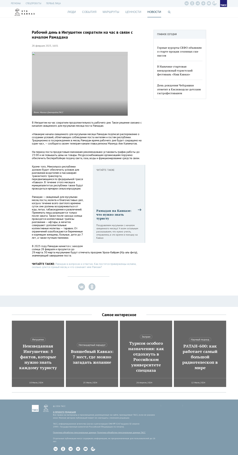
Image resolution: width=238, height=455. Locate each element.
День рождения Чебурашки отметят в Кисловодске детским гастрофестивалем (179, 89)
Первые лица (53, 3)
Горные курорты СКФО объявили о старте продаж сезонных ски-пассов (179, 51)
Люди (71, 11)
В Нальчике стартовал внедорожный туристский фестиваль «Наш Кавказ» (175, 70)
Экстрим (146, 336)
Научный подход (200, 339)
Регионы (16, 3)
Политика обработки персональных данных (74, 432)
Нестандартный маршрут (92, 344)
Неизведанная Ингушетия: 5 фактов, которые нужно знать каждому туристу (38, 356)
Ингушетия (38, 339)
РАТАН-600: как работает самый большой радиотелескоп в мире (200, 356)
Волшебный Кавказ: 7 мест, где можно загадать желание (92, 357)
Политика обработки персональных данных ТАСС (121, 432)
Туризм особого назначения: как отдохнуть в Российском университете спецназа (146, 357)
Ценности (133, 11)
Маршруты (111, 11)
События (89, 11)
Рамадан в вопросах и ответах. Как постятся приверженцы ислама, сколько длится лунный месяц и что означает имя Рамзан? (84, 265)
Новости (154, 11)
